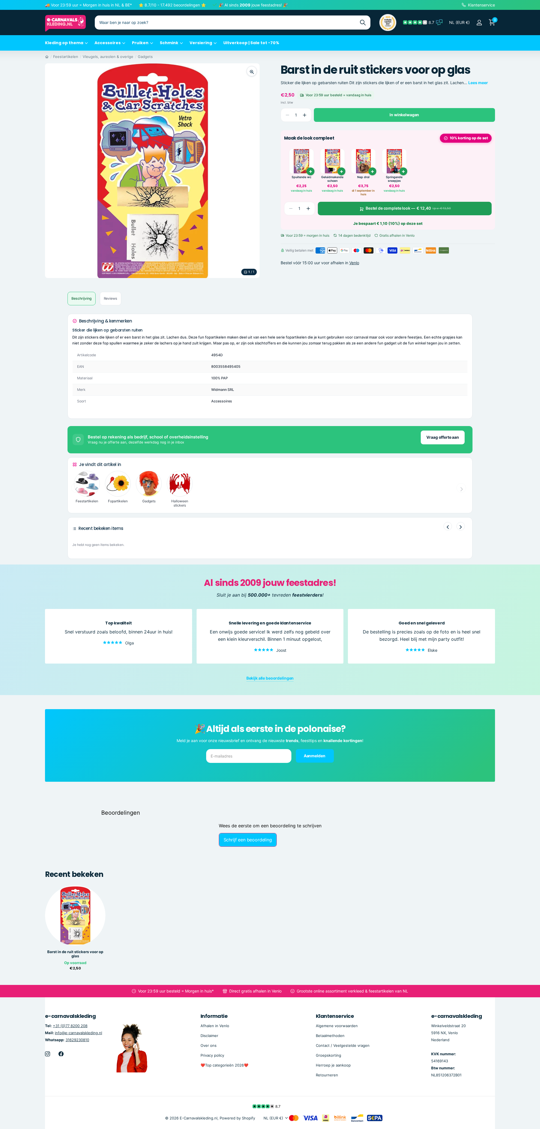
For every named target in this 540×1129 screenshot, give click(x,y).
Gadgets (145, 56)
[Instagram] (47, 1053)
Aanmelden (315, 755)
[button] (305, 115)
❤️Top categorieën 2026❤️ (224, 1065)
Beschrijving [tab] (81, 298)
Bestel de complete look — (408, 208)
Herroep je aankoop (333, 1065)
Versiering (201, 43)
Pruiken (140, 43)
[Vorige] (448, 526)
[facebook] (61, 1053)
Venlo (354, 262)
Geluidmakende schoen (332, 179)
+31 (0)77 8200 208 (70, 1025)
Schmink (169, 43)
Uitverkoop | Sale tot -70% (251, 43)
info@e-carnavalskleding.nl (78, 1032)
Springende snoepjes (394, 179)
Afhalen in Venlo (215, 1025)
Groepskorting (328, 1055)
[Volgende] (460, 526)
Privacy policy (212, 1055)
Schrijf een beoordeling (248, 840)
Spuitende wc (301, 177)
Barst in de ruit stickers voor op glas (75, 954)
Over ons (209, 1045)
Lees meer (478, 82)
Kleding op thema (64, 43)
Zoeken (362, 22)
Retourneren (327, 1075)
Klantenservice (335, 1016)
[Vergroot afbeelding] (252, 71)
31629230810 (77, 1039)
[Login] (479, 22)
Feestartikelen (65, 56)
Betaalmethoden (330, 1035)
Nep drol (363, 177)
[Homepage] (47, 56)
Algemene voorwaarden (337, 1025)
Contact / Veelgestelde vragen (343, 1045)
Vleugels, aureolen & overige (108, 56)
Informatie (214, 1016)
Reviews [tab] (110, 298)
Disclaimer (209, 1035)
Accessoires (107, 43)
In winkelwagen (404, 114)
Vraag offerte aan (442, 437)
